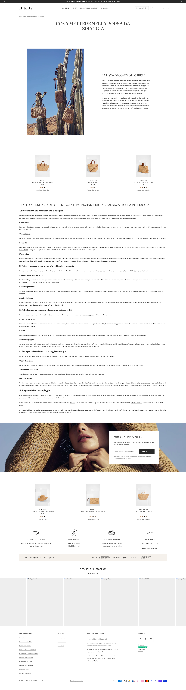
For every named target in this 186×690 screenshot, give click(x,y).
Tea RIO (42, 180)
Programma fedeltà (25, 642)
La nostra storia (63, 638)
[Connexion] (163, 8)
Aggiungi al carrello (43, 190)
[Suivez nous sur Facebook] (140, 639)
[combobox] (154, 8)
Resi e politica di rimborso (27, 650)
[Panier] (167, 8)
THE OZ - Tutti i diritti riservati (34, 681)
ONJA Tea (143, 180)
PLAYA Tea (42, 509)
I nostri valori (62, 642)
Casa (20, 16)
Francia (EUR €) (141, 8)
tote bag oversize (136, 403)
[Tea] (40, 187)
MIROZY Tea (93, 180)
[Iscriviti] (115, 639)
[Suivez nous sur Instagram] (145, 639)
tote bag (72, 403)
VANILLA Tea (143, 509)
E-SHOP (74, 8)
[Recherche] (160, 8)
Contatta (22, 638)
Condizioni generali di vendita (28, 654)
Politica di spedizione (26, 658)
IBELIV (21, 681)
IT (152, 8)
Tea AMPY (93, 509)
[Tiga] (146, 187)
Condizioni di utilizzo (26, 662)
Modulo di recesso (25, 673)
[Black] (44, 187)
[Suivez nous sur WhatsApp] (151, 639)
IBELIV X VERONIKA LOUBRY (89, 8)
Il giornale (61, 646)
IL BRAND (104, 8)
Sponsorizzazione (25, 646)
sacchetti (105, 100)
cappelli (142, 98)
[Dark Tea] (42, 187)
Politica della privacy (26, 666)
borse (147, 98)
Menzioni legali (24, 669)
